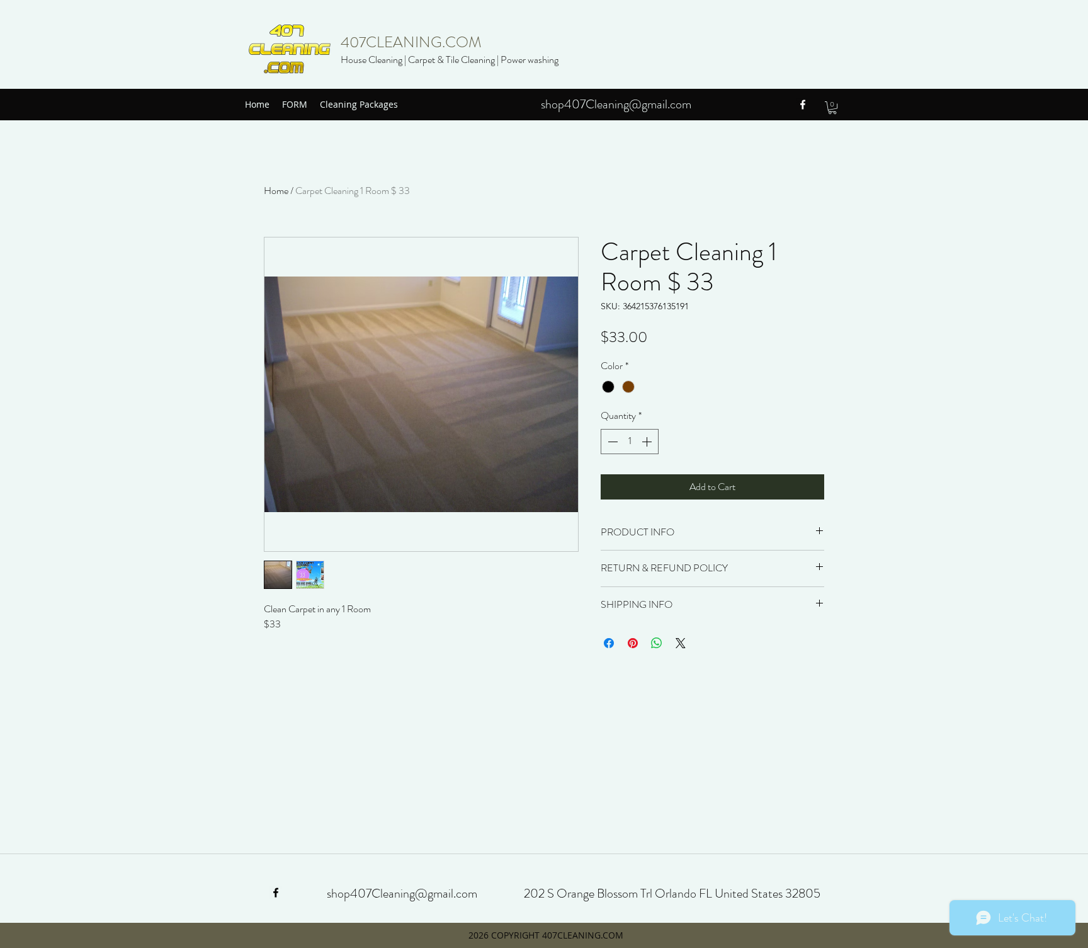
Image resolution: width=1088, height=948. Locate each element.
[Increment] (648, 442)
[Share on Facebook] (608, 643)
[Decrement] (611, 442)
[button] (832, 107)
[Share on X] (680, 643)
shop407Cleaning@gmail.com (616, 104)
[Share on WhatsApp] (656, 643)
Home (276, 190)
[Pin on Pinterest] (632, 643)
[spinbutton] (629, 442)
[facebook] (802, 104)
